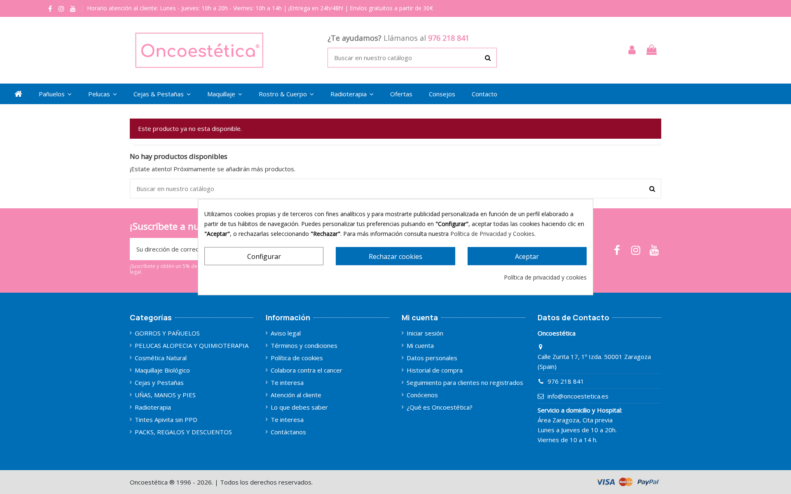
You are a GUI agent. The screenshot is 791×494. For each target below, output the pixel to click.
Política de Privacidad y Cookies (492, 234)
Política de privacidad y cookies (545, 277)
